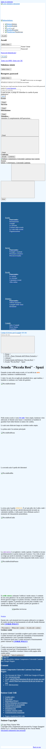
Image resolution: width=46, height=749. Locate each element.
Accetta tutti (33, 628)
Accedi (4, 36)
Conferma (11, 157)
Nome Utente (25, 47)
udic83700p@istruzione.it (27, 679)
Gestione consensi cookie (13, 711)
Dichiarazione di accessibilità (15, 705)
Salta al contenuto (7, 2)
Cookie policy (10, 697)
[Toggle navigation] (18, 189)
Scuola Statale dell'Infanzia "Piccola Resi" (19, 360)
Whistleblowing (10, 709)
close (3, 199)
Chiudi (4, 102)
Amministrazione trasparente (14, 712)
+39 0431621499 (14, 677)
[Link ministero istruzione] (10, 4)
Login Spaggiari (11, 88)
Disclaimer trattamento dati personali (13, 730)
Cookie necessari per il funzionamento (14, 647)
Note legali (9, 699)
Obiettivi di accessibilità (13, 707)
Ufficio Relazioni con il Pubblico (16, 703)
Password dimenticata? (8, 53)
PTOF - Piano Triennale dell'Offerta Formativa (21, 356)
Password (24, 49)
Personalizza (6, 628)
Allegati (7, 358)
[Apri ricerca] (28, 172)
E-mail (23, 80)
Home (7, 354)
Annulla (4, 157)
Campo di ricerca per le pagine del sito (14, 333)
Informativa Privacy (12, 701)
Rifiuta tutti (18, 628)
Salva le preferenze (17, 655)
